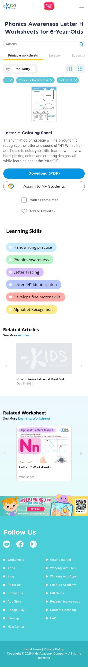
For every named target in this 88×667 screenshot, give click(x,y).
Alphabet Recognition (33, 309)
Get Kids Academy (63, 585)
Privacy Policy (54, 649)
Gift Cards (57, 593)
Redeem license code (65, 601)
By (8, 69)
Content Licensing (63, 610)
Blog (11, 576)
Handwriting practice (33, 247)
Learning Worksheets (34, 418)
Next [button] (81, 366)
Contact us (15, 593)
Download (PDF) (44, 173)
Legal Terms (32, 649)
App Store (14, 601)
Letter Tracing (26, 272)
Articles (23, 335)
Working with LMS (63, 568)
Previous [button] (7, 366)
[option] (44, 364)
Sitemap (13, 618)
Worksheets (16, 559)
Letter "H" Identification (35, 284)
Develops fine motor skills (37, 297)
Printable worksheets (23, 55)
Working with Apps (63, 576)
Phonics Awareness (31, 259)
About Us (14, 585)
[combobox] (23, 69)
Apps (11, 568)
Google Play (16, 610)
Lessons (55, 55)
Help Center (16, 626)
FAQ (53, 618)
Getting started (60, 559)
